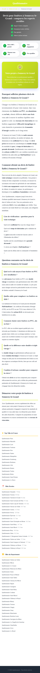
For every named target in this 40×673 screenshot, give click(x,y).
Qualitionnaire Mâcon (8, 563)
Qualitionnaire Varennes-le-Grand (11, 497)
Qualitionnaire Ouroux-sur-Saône (11, 506)
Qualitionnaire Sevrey (8, 512)
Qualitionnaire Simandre (9, 492)
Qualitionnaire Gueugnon (9, 586)
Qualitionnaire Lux (7, 518)
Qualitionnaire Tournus (8, 495)
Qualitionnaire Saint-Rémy (9, 524)
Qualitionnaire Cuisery (8, 509)
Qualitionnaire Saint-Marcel (10, 527)
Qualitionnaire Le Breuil (8, 631)
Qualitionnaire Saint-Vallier (9, 577)
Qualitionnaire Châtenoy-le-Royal (11, 548)
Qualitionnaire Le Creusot (9, 566)
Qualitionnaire (20, 3)
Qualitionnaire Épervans (9, 515)
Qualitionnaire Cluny (7, 610)
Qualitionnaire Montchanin (9, 613)
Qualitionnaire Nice (7, 450)
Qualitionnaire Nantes (8, 453)
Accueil (4, 9)
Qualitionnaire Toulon (8, 471)
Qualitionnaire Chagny (8, 607)
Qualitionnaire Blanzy (8, 601)
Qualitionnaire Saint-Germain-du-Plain (13, 501)
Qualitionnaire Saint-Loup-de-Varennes (13, 503)
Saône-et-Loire (13, 9)
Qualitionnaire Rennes (8, 468)
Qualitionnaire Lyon (7, 444)
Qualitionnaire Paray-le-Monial (10, 574)
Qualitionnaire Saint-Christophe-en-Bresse (14, 521)
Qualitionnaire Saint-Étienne (10, 477)
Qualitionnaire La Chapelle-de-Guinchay (13, 622)
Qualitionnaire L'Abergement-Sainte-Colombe (15, 536)
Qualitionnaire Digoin (8, 583)
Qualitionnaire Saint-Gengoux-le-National (13, 542)
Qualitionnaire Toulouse (8, 447)
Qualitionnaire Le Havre (8, 480)
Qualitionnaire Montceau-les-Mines (11, 569)
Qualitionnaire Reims (8, 474)
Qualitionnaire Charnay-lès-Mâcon (11, 580)
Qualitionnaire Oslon (8, 533)
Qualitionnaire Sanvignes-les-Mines (11, 619)
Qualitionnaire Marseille (8, 441)
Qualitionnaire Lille (7, 465)
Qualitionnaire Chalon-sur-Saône (11, 539)
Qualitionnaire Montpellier (9, 456)
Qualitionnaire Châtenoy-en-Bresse (11, 545)
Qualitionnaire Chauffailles (9, 625)
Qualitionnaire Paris (7, 438)
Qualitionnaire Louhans (8, 592)
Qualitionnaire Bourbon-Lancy (10, 616)
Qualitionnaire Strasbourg (9, 459)
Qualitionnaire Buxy (7, 530)
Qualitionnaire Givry (7, 628)
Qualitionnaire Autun (7, 572)
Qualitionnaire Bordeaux (8, 462)
